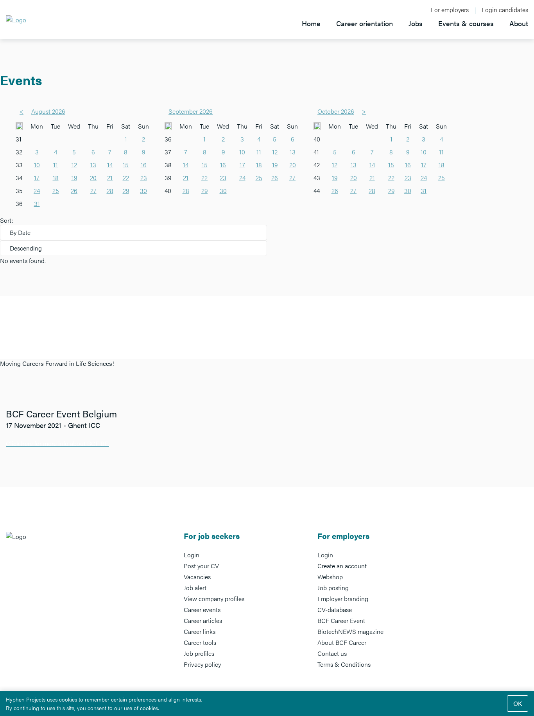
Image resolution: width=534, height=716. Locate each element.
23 (143, 177)
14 (110, 164)
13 (93, 164)
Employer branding (342, 598)
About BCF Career (341, 642)
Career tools (200, 642)
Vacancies (197, 576)
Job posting (333, 587)
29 (126, 190)
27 (93, 190)
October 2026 (335, 111)
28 (110, 190)
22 (126, 177)
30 (143, 190)
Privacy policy (202, 664)
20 (93, 177)
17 (36, 177)
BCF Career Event (341, 620)
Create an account (342, 565)
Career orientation (364, 23)
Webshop (330, 576)
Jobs (416, 23)
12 (74, 164)
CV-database (334, 609)
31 (37, 203)
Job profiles (199, 653)
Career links (199, 631)
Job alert (195, 587)
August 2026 (48, 111)
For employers (450, 10)
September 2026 (190, 111)
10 (37, 164)
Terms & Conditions (344, 664)
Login (191, 554)
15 (126, 164)
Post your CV (201, 565)
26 (74, 190)
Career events (202, 609)
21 (110, 177)
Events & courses (466, 23)
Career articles (203, 620)
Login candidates (505, 10)
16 (144, 164)
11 (55, 164)
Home (311, 23)
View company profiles (214, 598)
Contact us (332, 653)
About (518, 23)
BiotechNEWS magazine (350, 631)
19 (74, 177)
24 (37, 190)
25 (55, 190)
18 (56, 177)
